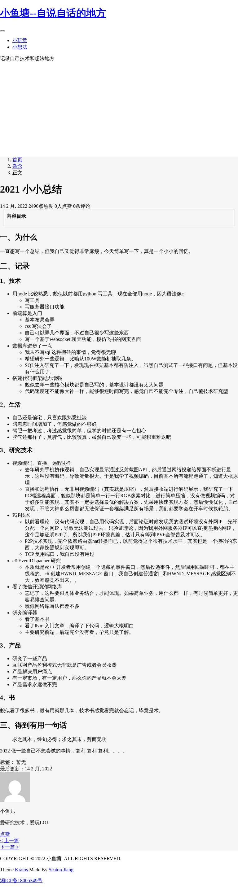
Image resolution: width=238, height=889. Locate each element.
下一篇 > (9, 847)
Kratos (21, 869)
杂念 (17, 166)
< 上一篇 (9, 840)
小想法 (19, 47)
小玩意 (19, 40)
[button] (5, 834)
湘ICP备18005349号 (21, 880)
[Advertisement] (119, 108)
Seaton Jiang (61, 869)
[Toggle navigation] (2, 31)
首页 (17, 159)
